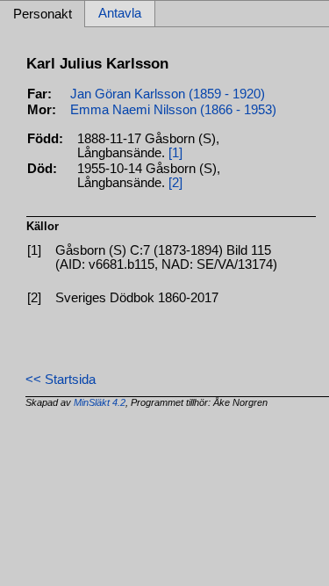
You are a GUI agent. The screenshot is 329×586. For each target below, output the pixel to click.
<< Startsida (60, 380)
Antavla (119, 14)
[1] (175, 153)
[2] (175, 183)
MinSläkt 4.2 (99, 402)
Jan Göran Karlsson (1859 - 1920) (167, 94)
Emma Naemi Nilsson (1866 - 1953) (173, 110)
